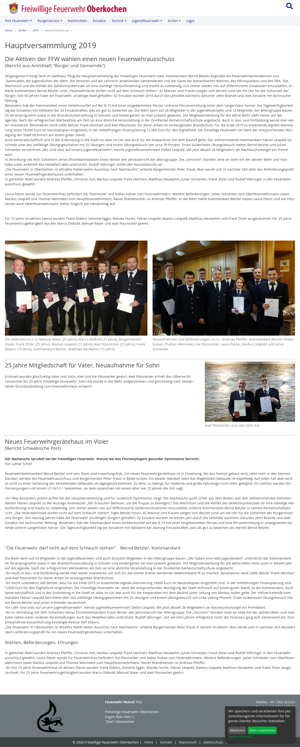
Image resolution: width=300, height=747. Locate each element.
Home (8, 30)
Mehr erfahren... (242, 736)
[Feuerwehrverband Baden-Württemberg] (50, 715)
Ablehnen (237, 730)
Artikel (22, 30)
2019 (35, 30)
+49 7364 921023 (282, 702)
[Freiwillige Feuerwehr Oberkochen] (75, 8)
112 (139, 702)
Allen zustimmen (262, 730)
